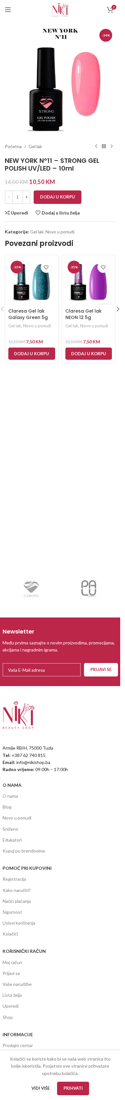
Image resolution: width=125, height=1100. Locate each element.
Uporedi (11, 1006)
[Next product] (111, 146)
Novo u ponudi (60, 231)
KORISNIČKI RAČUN (24, 951)
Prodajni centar (18, 1045)
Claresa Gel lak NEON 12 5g (83, 314)
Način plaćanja (17, 901)
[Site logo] (60, 9)
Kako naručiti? (17, 890)
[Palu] (89, 589)
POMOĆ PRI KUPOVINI (27, 868)
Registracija (14, 879)
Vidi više (41, 1088)
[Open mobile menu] (8, 9)
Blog (7, 807)
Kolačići (10, 933)
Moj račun (12, 962)
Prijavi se (11, 973)
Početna (13, 146)
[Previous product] (96, 146)
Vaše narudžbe (17, 984)
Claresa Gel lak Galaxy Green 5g (28, 314)
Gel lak (35, 146)
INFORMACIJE (18, 1034)
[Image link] (19, 714)
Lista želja (12, 995)
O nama (10, 796)
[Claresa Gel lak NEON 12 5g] (88, 281)
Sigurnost (12, 912)
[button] (31, 354)
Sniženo (10, 829)
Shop (8, 1017)
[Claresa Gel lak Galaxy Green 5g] (31, 281)
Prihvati (73, 1088)
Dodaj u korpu (57, 196)
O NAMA (12, 785)
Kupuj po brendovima (24, 850)
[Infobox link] (60, 640)
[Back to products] (104, 146)
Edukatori (12, 840)
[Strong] (31, 589)
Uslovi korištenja (19, 923)
